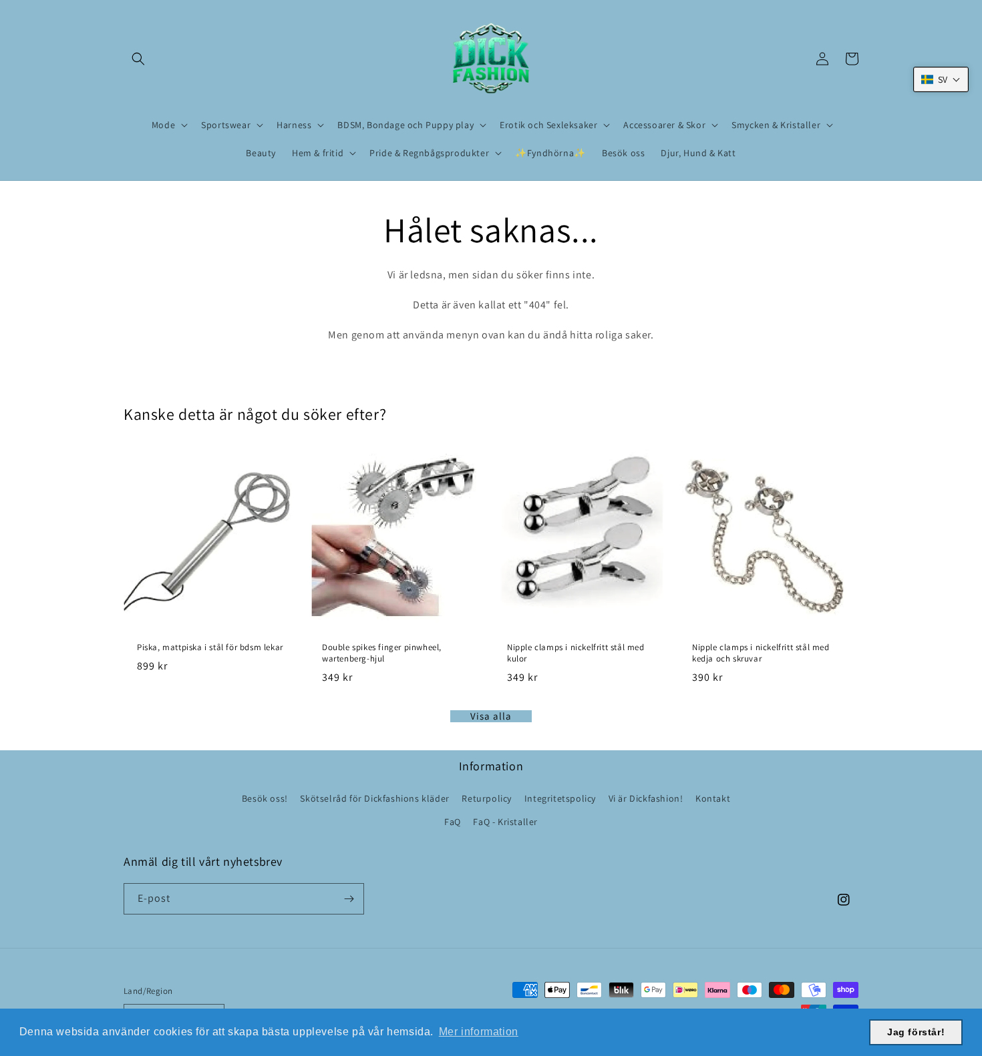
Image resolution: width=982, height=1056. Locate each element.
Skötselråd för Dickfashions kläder (374, 798)
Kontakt (712, 798)
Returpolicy (487, 798)
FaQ (452, 822)
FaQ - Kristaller (505, 822)
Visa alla (491, 716)
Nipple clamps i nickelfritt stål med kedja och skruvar (761, 653)
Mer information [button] (478, 1031)
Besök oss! (265, 798)
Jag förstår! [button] (916, 1032)
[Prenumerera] (348, 898)
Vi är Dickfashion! (646, 798)
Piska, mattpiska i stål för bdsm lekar (210, 647)
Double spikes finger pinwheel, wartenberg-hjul (382, 653)
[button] (138, 58)
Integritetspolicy (560, 798)
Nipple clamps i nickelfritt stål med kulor (576, 653)
